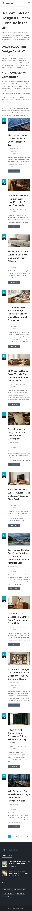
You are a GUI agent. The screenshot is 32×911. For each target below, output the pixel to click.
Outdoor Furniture (14, 148)
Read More (14, 171)
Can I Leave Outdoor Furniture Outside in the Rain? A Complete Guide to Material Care (19, 556)
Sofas (10, 265)
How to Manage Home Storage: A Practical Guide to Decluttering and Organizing (18, 313)
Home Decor (11, 746)
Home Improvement (14, 324)
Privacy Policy (8, 893)
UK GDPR (6, 896)
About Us (7, 889)
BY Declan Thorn (15, 151)
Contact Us (21, 893)
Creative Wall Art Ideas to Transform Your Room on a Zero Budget (18, 873)
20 (27, 836)
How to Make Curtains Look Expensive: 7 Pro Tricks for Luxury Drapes (17, 736)
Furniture (11, 209)
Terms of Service (19, 889)
